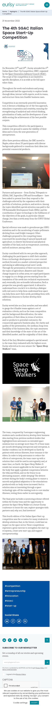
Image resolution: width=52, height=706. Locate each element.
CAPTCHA (7, 679)
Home (4, 11)
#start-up (10, 605)
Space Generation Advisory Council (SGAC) (27, 74)
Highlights (13, 11)
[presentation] (20, 686)
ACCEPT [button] (34, 703)
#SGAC (9, 600)
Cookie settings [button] (20, 702)
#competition (12, 586)
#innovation (11, 595)
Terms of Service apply (9, 670)
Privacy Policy (40, 668)
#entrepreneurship (15, 590)
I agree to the (16, 674)
